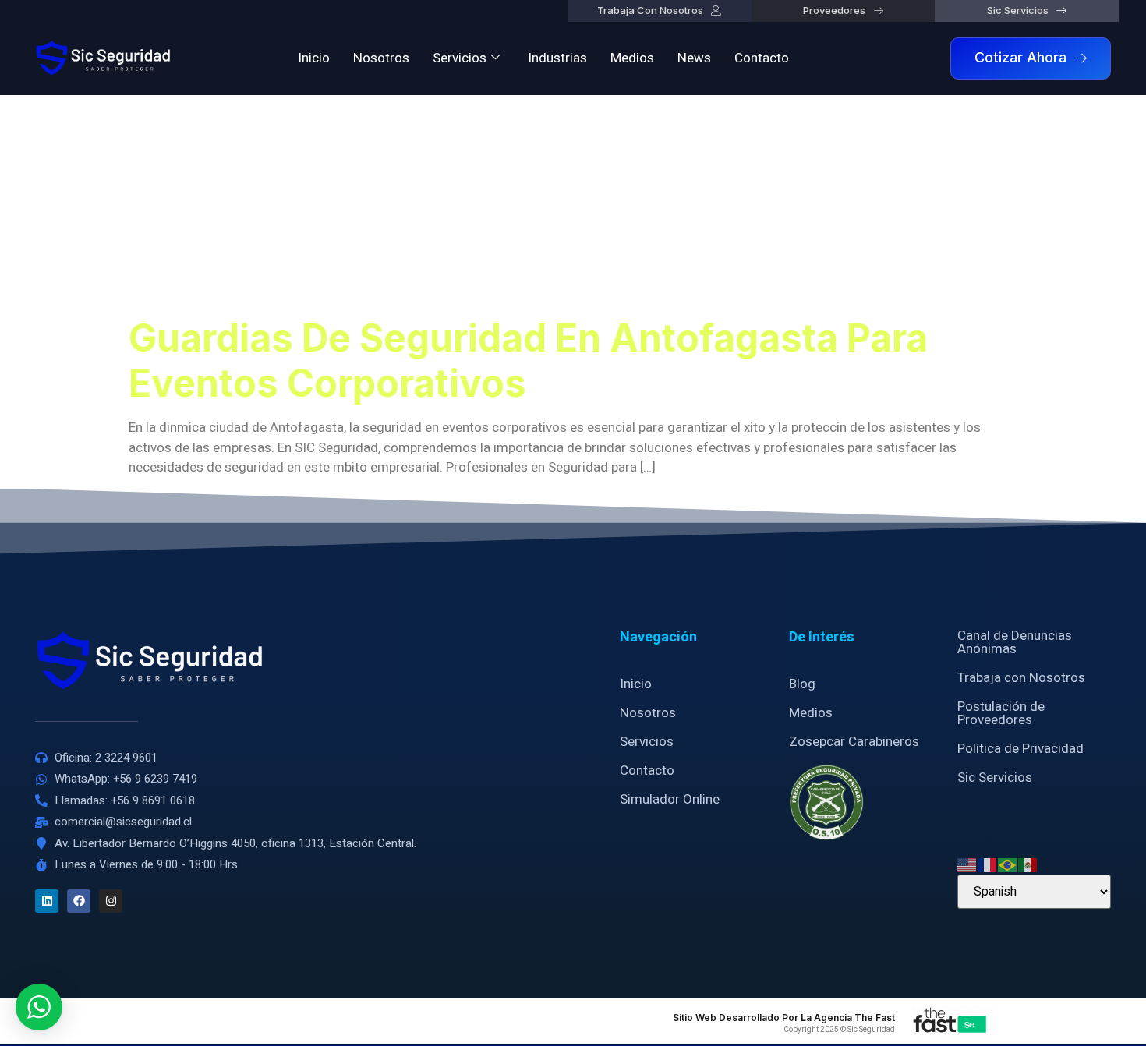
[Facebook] (78, 901)
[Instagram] (110, 901)
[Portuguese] (1008, 864)
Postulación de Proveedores (1001, 713)
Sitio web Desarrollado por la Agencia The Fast (784, 1017)
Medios (632, 58)
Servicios (459, 58)
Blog (802, 684)
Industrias (557, 58)
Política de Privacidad (1020, 748)
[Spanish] (1028, 864)
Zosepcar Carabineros (854, 741)
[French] (988, 864)
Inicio (314, 58)
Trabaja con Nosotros (1021, 677)
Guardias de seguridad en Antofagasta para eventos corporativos (528, 360)
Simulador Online (670, 799)
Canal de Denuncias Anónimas (1014, 642)
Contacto (761, 58)
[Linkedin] (46, 901)
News (694, 58)
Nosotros (381, 58)
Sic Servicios (994, 777)
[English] (967, 864)
